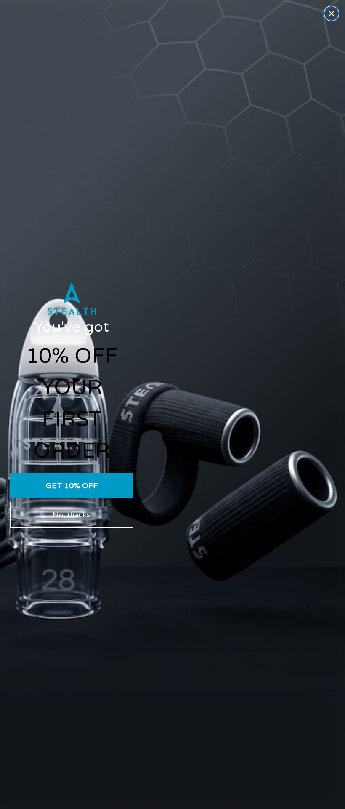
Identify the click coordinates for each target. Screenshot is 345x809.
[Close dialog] (331, 13)
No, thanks (71, 514)
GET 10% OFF (72, 485)
